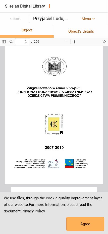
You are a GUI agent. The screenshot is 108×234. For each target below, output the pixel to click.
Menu (86, 19)
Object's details (81, 31)
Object (27, 30)
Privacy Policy (33, 211)
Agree (85, 224)
